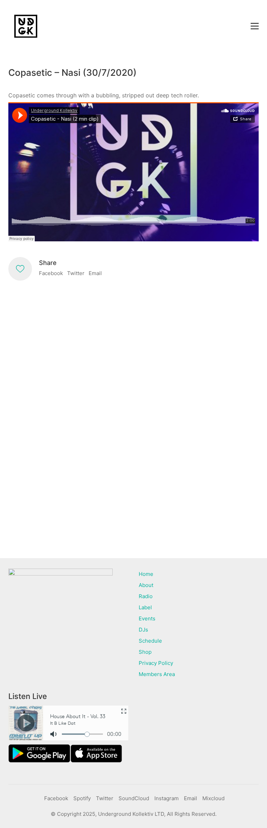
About (146, 585)
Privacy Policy (156, 663)
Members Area (157, 674)
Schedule (150, 640)
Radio (146, 596)
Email (95, 273)
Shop (145, 652)
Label (145, 607)
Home (146, 574)
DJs (143, 629)
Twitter (75, 273)
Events (147, 618)
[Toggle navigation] (255, 26)
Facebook (51, 273)
